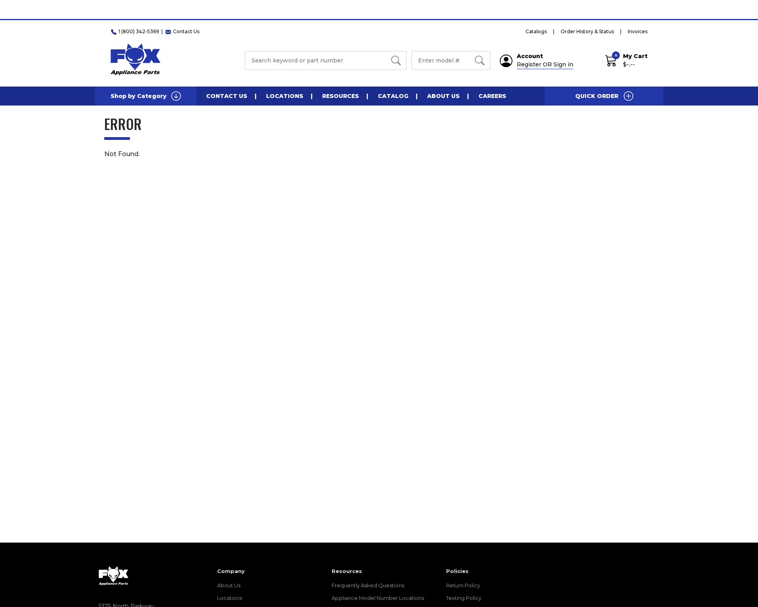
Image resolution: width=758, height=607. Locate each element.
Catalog (393, 96)
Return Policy (463, 585)
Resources (340, 96)
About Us (443, 96)
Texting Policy (463, 598)
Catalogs (536, 31)
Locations (284, 96)
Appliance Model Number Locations (378, 598)
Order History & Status (587, 31)
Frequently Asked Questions (368, 585)
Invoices (637, 31)
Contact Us (226, 96)
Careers (492, 96)
